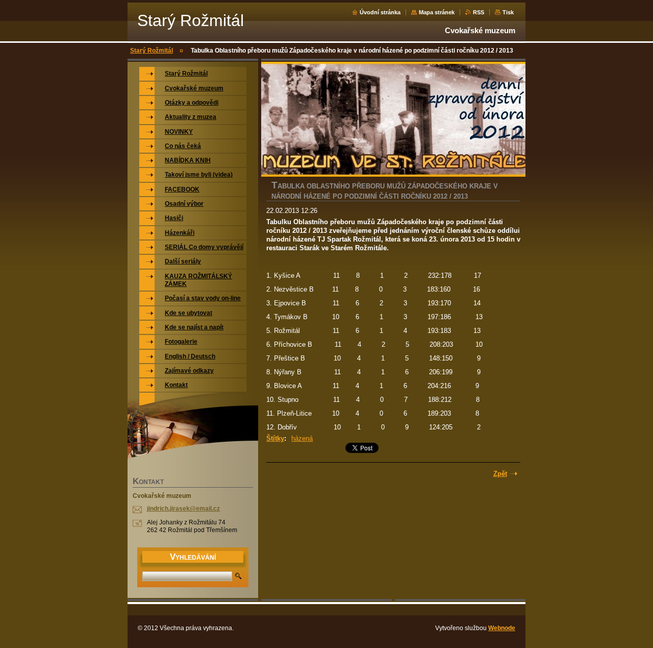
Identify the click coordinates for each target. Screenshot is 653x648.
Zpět (500, 473)
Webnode (501, 628)
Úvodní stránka (380, 12)
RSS (478, 12)
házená (302, 438)
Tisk (508, 12)
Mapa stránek (437, 12)
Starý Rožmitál (151, 50)
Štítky (275, 438)
